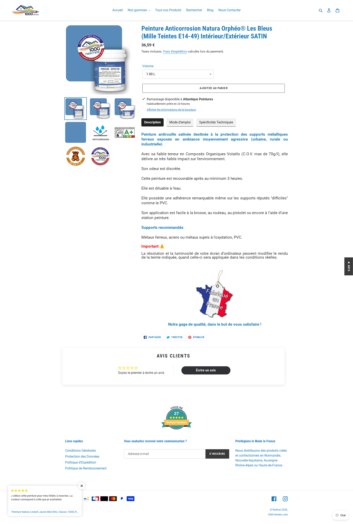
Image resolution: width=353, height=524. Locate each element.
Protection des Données (82, 456)
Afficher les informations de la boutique (171, 109)
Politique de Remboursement (86, 468)
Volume (147, 66)
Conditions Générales (80, 450)
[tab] (152, 122)
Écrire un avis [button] (206, 370)
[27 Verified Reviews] (176, 437)
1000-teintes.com (278, 514)
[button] (82, 486)
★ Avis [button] (349, 266)
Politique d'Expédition (80, 462)
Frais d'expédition (175, 51)
